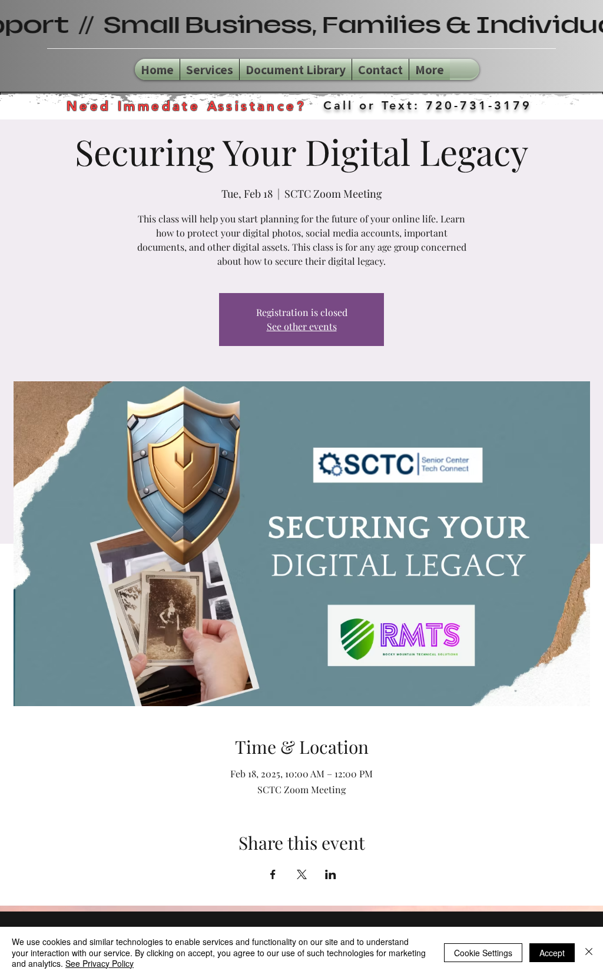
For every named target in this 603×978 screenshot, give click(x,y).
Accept (552, 953)
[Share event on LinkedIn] (330, 874)
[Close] (589, 952)
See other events (302, 326)
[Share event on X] (301, 874)
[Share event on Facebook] (273, 874)
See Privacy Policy (99, 963)
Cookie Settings (483, 953)
